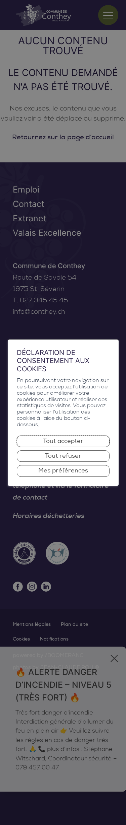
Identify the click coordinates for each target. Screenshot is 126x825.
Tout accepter (63, 441)
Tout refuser (63, 456)
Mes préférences (63, 471)
